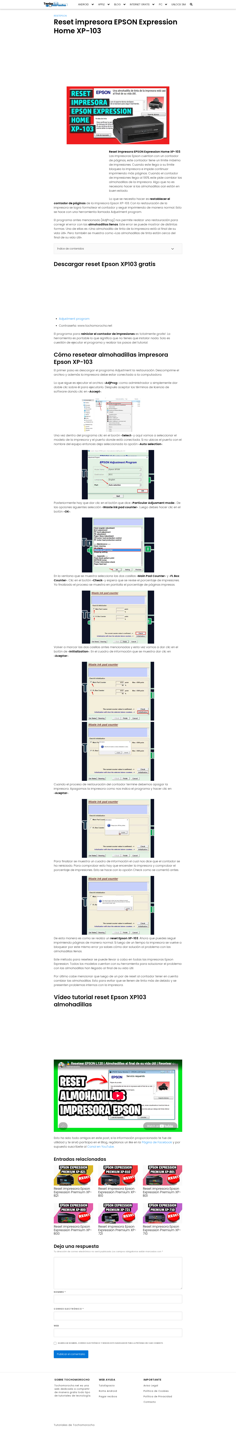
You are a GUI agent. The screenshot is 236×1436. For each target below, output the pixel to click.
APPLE (101, 4)
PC (160, 4)
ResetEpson (60, 15)
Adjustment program (74, 319)
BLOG (117, 4)
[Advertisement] (118, 61)
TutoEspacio (107, 1385)
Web (56, 1325)
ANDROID (83, 4)
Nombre (60, 1291)
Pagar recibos (108, 1396)
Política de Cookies (156, 1391)
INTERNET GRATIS (140, 4)
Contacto (150, 1402)
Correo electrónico (69, 1308)
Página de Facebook (157, 1142)
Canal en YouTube (100, 1147)
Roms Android (108, 1391)
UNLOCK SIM (178, 4)
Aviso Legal (151, 1385)
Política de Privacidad (158, 1396)
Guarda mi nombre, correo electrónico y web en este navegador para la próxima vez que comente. (110, 1343)
